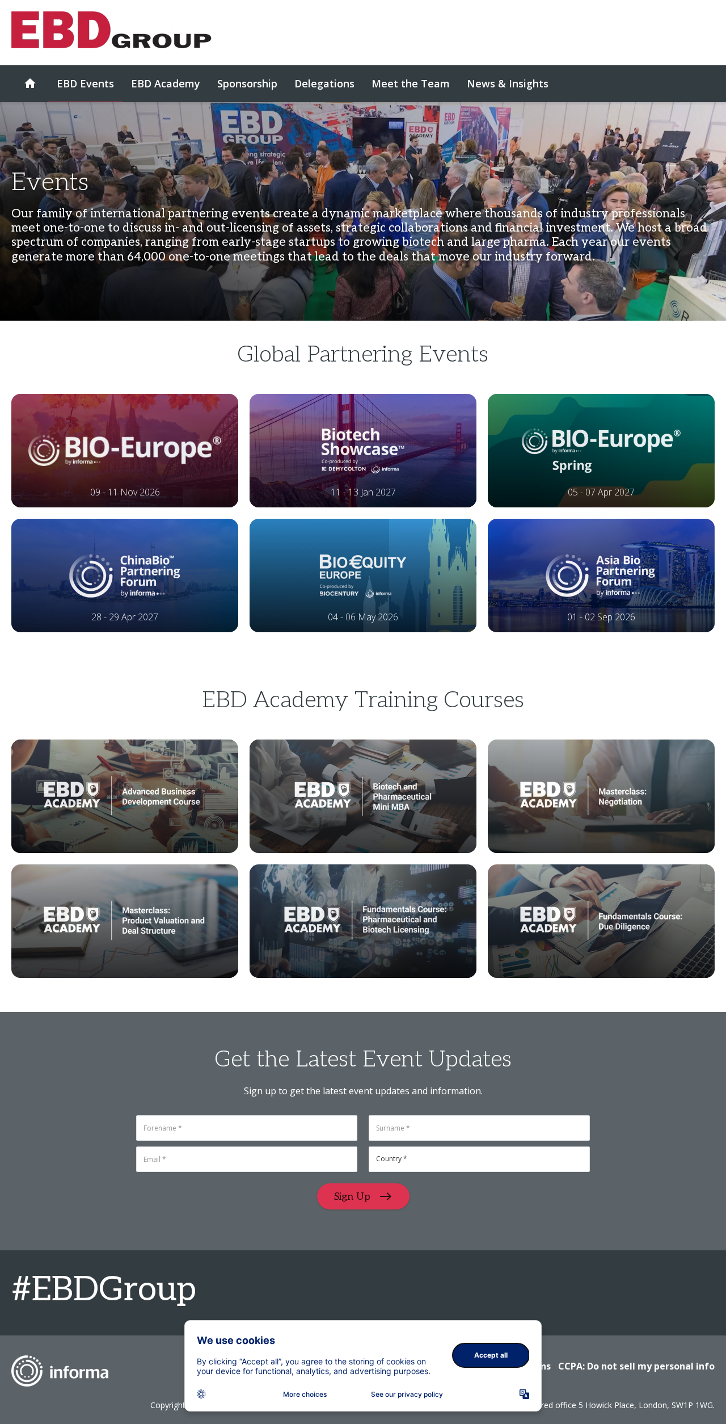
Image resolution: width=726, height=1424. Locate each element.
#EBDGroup (103, 1290)
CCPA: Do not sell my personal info (636, 1366)
